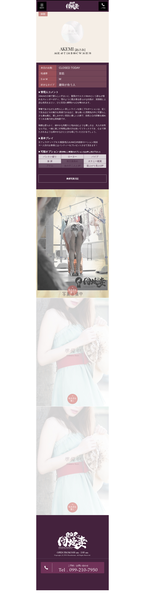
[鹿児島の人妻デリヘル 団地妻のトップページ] (72, 5)
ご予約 (103, 8)
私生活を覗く (72, 291)
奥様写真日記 (72, 179)
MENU (42, 8)
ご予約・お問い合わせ (78, 568)
